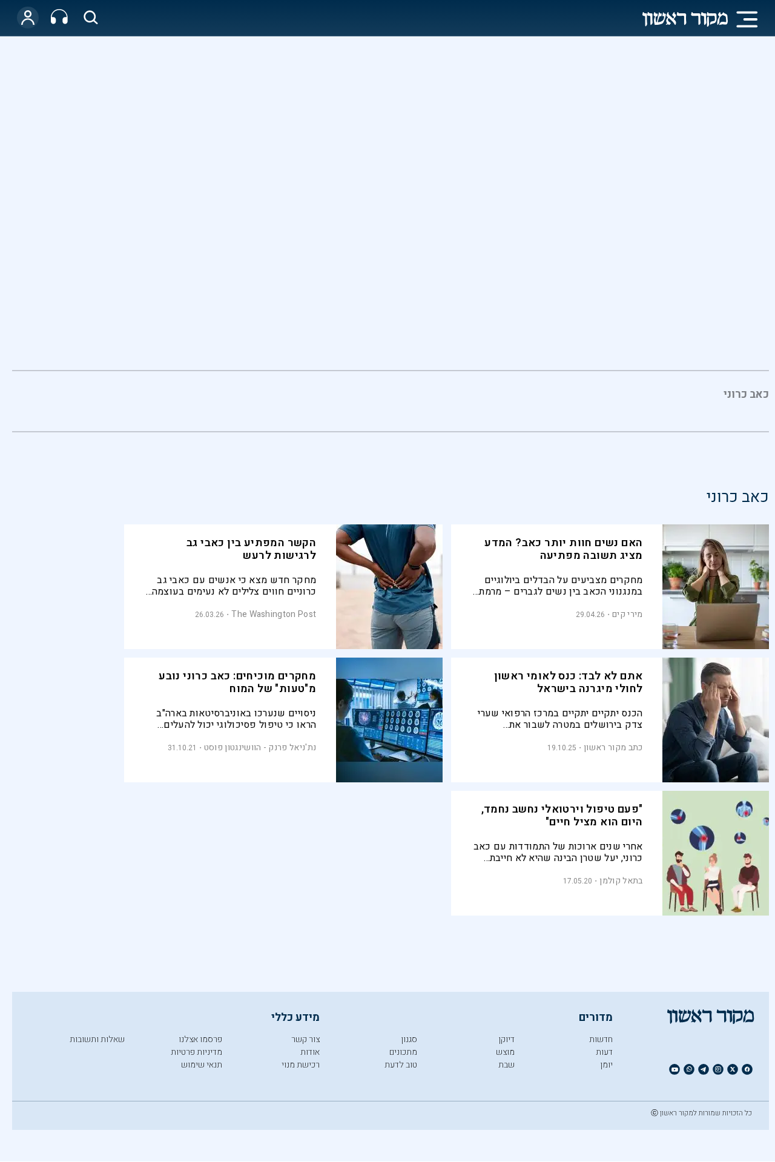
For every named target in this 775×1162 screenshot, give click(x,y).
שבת (506, 1064)
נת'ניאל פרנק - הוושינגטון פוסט (260, 747)
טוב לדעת (400, 1064)
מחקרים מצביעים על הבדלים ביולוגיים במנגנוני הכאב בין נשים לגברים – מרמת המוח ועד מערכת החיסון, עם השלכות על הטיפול (559, 586)
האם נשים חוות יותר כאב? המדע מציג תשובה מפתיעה (563, 549)
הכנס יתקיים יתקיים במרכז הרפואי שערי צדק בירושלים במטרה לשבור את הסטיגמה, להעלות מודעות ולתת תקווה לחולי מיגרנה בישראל (560, 719)
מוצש (505, 1052)
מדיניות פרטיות (196, 1052)
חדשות (601, 1039)
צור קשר (305, 1039)
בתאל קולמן (620, 880)
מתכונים (403, 1052)
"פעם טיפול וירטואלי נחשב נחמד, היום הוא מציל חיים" (562, 815)
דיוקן (506, 1039)
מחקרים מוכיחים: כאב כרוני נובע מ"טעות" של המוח (237, 682)
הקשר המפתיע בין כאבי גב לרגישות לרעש (251, 549)
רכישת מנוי (301, 1064)
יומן (606, 1064)
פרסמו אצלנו (200, 1039)
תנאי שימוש (201, 1064)
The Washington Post (273, 614)
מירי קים (627, 614)
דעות (604, 1052)
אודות (310, 1052)
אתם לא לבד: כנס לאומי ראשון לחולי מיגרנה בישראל (568, 682)
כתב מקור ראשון (613, 747)
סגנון (409, 1039)
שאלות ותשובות (97, 1039)
